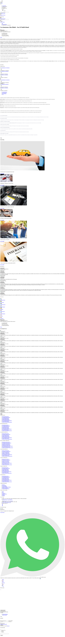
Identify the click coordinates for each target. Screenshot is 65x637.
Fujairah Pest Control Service (6, 445)
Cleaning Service (4, 8)
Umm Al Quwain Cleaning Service (7, 439)
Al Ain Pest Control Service (6, 443)
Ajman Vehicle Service (5, 472)
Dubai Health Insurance (5, 416)
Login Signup (4, 5)
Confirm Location (3, 610)
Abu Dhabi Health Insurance (6, 417)
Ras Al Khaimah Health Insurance (7, 420)
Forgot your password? (3, 624)
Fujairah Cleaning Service (5, 436)
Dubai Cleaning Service (5, 433)
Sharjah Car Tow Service (5, 461)
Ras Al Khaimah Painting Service (6, 480)
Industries (3, 495)
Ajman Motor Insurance (5, 429)
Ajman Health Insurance (5, 421)
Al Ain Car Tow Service (5, 460)
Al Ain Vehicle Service (5, 469)
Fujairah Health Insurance (5, 419)
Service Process (4, 92)
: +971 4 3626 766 (9, 499)
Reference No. (3, 630)
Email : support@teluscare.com (6, 502)
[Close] (0, 629)
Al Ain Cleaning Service (5, 435)
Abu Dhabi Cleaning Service (6, 434)
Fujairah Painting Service (5, 479)
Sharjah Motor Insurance (5, 427)
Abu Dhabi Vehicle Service (6, 468)
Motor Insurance (4, 24)
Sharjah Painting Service (5, 478)
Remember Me (2, 623)
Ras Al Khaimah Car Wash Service (7, 454)
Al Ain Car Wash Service (5, 452)
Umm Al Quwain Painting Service (7, 481)
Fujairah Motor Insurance (5, 428)
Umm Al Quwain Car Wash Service (7, 456)
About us (3, 484)
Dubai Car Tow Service (5, 459)
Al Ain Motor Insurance (5, 426)
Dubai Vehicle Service (5, 467)
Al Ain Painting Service (5, 477)
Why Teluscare (4, 93)
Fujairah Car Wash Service (6, 453)
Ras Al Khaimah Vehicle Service (6, 471)
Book (1, 37)
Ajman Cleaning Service (5, 438)
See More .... (2, 83)
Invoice (2, 631)
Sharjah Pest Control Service (6, 444)
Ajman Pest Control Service (6, 446)
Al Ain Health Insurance (5, 418)
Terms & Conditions (5, 487)
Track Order (4, 7)
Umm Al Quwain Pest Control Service (7, 447)
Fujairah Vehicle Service (5, 470)
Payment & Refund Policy (5, 488)
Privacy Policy (4, 485)
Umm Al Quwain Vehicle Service (6, 473)
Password (10, 621)
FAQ (3, 94)
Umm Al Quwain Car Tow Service (7, 464)
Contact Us (3, 493)
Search (2, 635)
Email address (11, 620)
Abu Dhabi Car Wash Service (6, 451)
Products (3, 494)
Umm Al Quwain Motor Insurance (7, 430)
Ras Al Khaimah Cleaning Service (7, 437)
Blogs (3, 491)
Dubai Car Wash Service (5, 450)
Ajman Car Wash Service (5, 455)
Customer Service (4, 6)
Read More (1, 173)
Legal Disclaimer (4, 486)
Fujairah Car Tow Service (5, 462)
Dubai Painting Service (5, 476)
